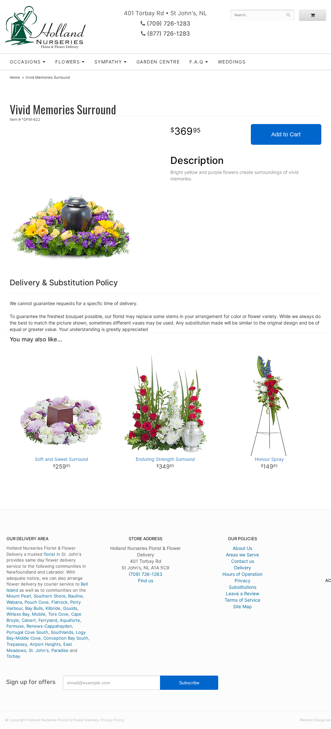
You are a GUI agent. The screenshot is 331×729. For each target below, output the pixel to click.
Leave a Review (242, 593)
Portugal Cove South (27, 632)
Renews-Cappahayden (49, 626)
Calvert (29, 620)
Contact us (242, 561)
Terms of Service (242, 600)
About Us (242, 548)
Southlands (62, 632)
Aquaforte (70, 620)
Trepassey (16, 644)
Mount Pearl (18, 595)
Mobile (39, 614)
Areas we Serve (242, 554)
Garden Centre (158, 61)
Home (15, 77)
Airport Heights (45, 644)
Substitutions (242, 587)
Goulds (70, 608)
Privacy (243, 580)
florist (49, 554)
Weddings (232, 61)
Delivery (242, 567)
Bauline (75, 595)
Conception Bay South (65, 638)
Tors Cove (58, 614)
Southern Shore (50, 595)
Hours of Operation (242, 574)
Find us (145, 580)
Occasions (25, 61)
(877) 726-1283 (167, 33)
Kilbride (53, 608)
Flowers (67, 61)
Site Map (242, 606)
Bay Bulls (34, 608)
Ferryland (47, 620)
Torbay (13, 656)
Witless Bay (17, 614)
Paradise (60, 650)
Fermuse (15, 626)
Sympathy (108, 61)
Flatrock (59, 602)
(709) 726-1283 (167, 23)
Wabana (14, 602)
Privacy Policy (112, 720)
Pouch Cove (37, 602)
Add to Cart (286, 134)
